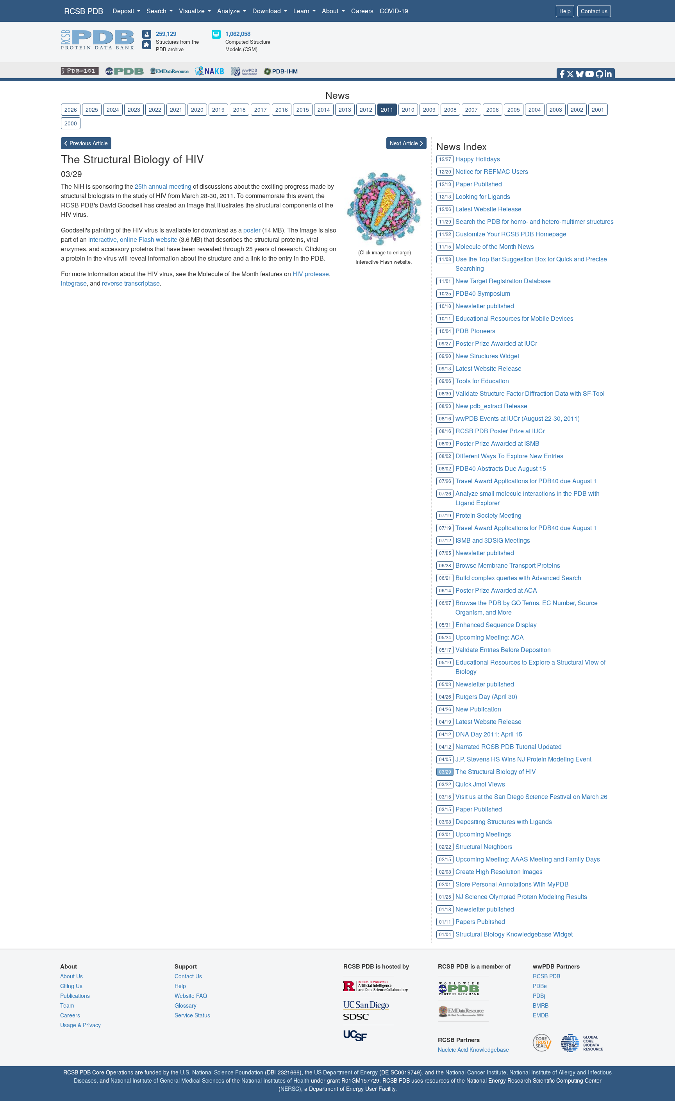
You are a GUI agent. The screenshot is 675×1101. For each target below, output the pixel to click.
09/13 (445, 368)
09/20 (445, 355)
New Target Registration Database (503, 280)
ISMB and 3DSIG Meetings (492, 540)
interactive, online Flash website (132, 239)
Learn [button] (302, 10)
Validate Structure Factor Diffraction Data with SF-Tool (530, 393)
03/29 (445, 771)
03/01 (445, 834)
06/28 (445, 565)
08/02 (445, 455)
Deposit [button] (124, 10)
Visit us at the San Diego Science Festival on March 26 (531, 796)
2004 (535, 109)
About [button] (331, 10)
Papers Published (480, 921)
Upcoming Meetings (483, 833)
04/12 (445, 734)
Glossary (185, 1005)
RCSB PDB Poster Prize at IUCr (500, 430)
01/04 (445, 934)
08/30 (445, 393)
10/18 (445, 305)
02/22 (445, 846)
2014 (324, 109)
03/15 (445, 796)
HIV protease (311, 273)
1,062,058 (237, 33)
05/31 (445, 624)
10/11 (445, 318)
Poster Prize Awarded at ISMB (497, 443)
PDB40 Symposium (482, 293)
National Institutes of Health (275, 1080)
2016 (281, 109)
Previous (88, 143)
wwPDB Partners (556, 966)
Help (565, 11)
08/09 (445, 443)
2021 (176, 109)
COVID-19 (394, 10)
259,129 (166, 33)
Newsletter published (484, 305)
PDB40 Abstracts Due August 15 (500, 468)
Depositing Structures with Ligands (503, 821)
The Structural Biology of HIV (495, 771)
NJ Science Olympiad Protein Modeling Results (521, 896)
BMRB (540, 1005)
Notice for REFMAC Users (491, 171)
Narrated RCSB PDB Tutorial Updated (508, 746)
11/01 (445, 280)
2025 (92, 109)
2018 (239, 109)
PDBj (539, 995)
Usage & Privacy (80, 1025)
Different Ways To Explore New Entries (509, 455)
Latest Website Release (488, 208)
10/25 (445, 293)
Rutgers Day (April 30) (486, 696)
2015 (302, 109)
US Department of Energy (346, 1072)
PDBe (540, 986)
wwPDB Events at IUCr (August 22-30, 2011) (517, 418)
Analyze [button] (229, 10)
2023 (134, 109)
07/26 (445, 480)
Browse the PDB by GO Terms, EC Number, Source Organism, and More (526, 607)
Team (67, 1005)
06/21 (445, 577)
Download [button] (267, 10)
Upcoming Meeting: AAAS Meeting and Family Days (527, 858)
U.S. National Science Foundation (221, 1072)
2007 (471, 109)
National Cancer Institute (475, 1072)
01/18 (445, 909)
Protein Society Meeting (488, 515)
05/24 (445, 637)
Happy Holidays (477, 158)
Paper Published (478, 183)
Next (405, 143)
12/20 (445, 171)
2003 (556, 109)
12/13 (445, 184)
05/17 (445, 649)
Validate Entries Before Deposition (503, 649)
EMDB (540, 1015)
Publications (75, 995)
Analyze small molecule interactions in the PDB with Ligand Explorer (527, 498)
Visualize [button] (192, 10)
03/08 (445, 821)
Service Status (192, 1015)
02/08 (445, 871)
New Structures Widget (487, 355)
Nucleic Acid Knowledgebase (473, 1049)
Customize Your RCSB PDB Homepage (510, 233)
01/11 (445, 921)
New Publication (478, 708)
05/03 (445, 684)
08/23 (445, 405)
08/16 (445, 418)
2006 (492, 109)
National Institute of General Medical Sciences (167, 1080)
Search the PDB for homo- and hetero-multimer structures (534, 221)
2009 (429, 109)
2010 (408, 109)
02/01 (445, 884)
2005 (513, 109)
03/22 (445, 784)
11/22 (445, 234)
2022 (155, 109)
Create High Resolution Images (499, 871)
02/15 (445, 859)
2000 (70, 123)
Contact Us (188, 976)
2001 (598, 109)
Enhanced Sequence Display (496, 624)
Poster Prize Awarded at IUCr (496, 343)
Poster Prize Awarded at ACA (496, 590)
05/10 (445, 662)
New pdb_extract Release (491, 405)
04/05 (445, 759)
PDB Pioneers (475, 330)
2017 (260, 109)
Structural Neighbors (483, 846)
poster (252, 229)
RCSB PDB (83, 10)
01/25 (445, 896)
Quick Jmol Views (480, 783)
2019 (218, 109)
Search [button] (157, 10)
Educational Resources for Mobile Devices (514, 318)
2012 (366, 109)
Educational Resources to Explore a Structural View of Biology (530, 667)
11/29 (445, 221)
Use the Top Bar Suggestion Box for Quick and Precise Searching (531, 263)
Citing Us (71, 986)
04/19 (445, 721)
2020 (197, 109)
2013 (345, 109)
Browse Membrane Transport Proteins (507, 565)
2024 (113, 109)
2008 (450, 109)
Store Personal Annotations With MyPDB (512, 883)
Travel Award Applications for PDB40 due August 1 (526, 480)
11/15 (445, 246)
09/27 (445, 343)
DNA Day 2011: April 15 (488, 733)
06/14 (445, 590)
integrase (74, 283)
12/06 (445, 209)
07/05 (445, 552)
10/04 (445, 330)
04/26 (445, 696)
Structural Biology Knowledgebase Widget (514, 933)
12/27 (445, 158)
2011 (387, 109)
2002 (577, 109)
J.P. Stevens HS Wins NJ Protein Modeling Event (523, 758)
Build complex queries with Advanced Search (518, 577)
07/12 (445, 540)
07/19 (445, 515)
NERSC (289, 1088)
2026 (70, 109)
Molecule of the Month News (494, 246)
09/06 (445, 380)
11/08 (445, 259)
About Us (71, 976)
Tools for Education (482, 380)
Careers (362, 10)
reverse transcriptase (131, 283)
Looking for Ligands (482, 196)
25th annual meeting (163, 186)
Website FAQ (191, 995)
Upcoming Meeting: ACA (489, 637)
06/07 (445, 602)
